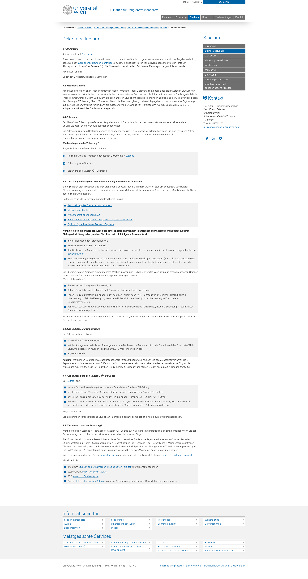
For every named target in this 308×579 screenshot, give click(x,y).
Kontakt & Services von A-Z (219, 550)
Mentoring (210, 69)
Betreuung (210, 74)
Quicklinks (224, 1)
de (187, 1)
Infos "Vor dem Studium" (94, 471)
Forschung (181, 17)
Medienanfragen (223, 17)
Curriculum (87, 54)
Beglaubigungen (76, 253)
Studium (194, 17)
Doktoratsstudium (214, 50)
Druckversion (238, 565)
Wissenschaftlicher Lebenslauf (84, 214)
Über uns (207, 17)
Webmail (209, 546)
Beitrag (70, 380)
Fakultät (239, 17)
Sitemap (164, 565)
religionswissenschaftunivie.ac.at (221, 127)
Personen (167, 17)
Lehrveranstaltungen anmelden (178, 455)
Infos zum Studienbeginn (85, 476)
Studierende (117, 519)
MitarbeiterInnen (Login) (123, 523)
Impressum (177, 565)
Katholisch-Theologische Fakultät (109, 27)
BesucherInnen (72, 527)
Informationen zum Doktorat (90, 481)
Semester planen (109, 455)
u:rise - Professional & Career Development (126, 548)
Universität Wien (84, 27)
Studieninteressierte (74, 519)
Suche (196, 1)
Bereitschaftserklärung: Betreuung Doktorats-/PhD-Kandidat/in (100, 219)
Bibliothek (210, 542)
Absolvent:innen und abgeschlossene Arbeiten (218, 86)
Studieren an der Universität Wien (81, 542)
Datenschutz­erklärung (216, 565)
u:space (130, 155)
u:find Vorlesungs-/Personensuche (129, 542)
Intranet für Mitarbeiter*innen (173, 550)
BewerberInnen (213, 523)
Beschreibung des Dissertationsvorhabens (90, 205)
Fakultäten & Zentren (169, 546)
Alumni (67, 523)
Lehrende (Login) (167, 523)
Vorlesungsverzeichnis (216, 60)
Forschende (164, 519)
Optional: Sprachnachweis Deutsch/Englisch (91, 224)
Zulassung (210, 46)
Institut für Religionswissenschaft (135, 10)
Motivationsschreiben (79, 210)
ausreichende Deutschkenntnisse (94, 62)
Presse (115, 527)
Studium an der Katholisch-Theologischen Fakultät (105, 466)
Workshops (211, 65)
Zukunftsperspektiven (216, 79)
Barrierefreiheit (194, 565)
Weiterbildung (212, 519)
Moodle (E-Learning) (74, 546)
